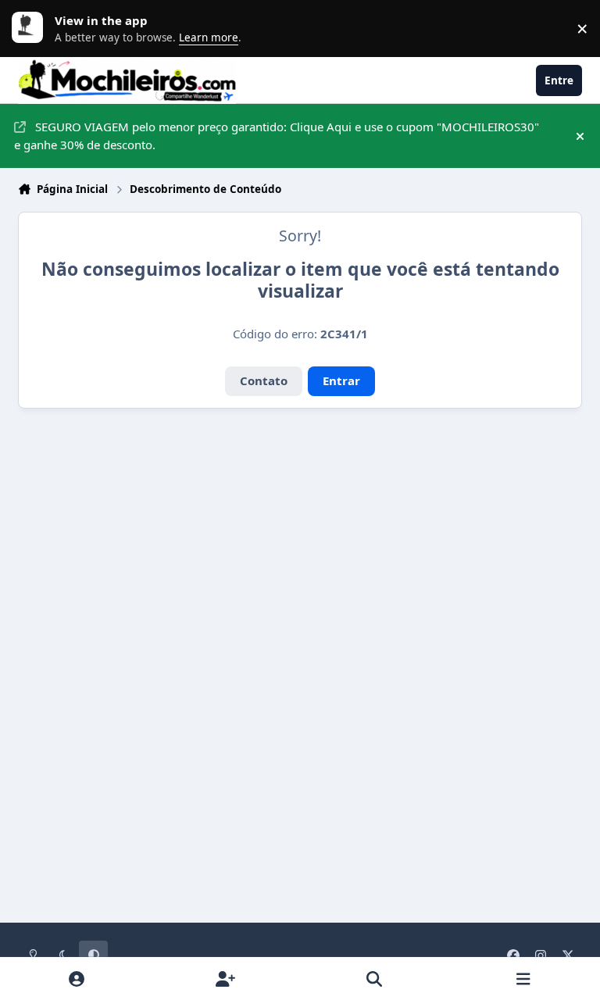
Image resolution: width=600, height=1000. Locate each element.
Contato (264, 380)
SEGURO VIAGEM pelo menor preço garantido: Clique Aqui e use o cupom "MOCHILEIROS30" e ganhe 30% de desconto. (276, 135)
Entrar (341, 380)
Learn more (31, 28)
